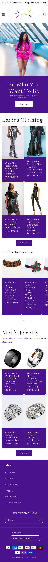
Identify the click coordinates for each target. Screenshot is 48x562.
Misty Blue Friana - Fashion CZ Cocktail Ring (12, 436)
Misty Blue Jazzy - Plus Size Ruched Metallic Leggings (11, 168)
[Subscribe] (40, 520)
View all (24, 243)
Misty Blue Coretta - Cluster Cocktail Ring (34, 436)
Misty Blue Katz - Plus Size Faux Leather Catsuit (33, 224)
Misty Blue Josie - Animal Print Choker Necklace (12, 287)
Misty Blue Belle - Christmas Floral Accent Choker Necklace (31, 290)
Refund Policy (11, 496)
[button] (3, 14)
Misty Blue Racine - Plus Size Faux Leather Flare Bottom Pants (34, 166)
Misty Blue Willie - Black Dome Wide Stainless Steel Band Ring (12, 380)
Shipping (9, 490)
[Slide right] (30, 321)
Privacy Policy (11, 484)
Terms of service (13, 502)
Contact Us (10, 472)
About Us (9, 478)
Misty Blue (20, 557)
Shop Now (24, 104)
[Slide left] (18, 321)
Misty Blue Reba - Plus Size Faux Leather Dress (13, 223)
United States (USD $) (22, 538)
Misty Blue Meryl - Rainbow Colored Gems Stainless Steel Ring (34, 380)
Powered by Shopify (30, 557)
